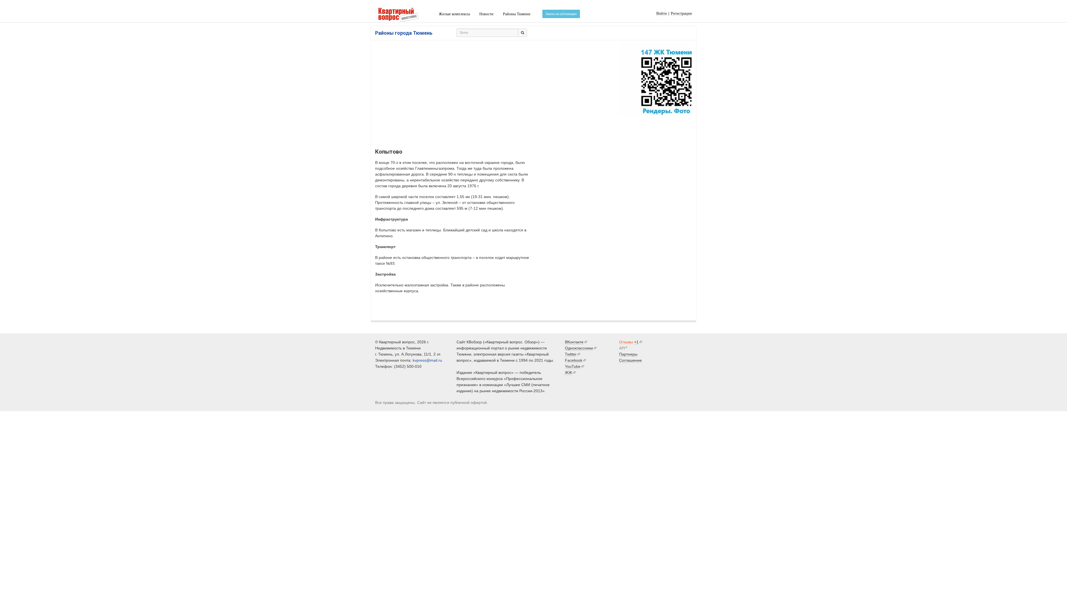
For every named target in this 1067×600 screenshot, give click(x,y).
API (622, 348)
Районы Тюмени (516, 14)
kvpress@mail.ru (427, 360)
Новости (486, 14)
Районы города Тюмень (403, 33)
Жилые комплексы (454, 14)
